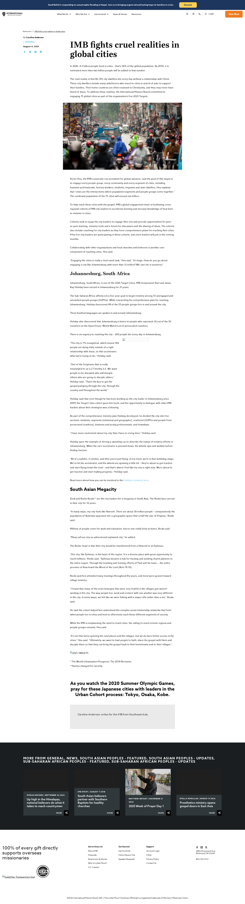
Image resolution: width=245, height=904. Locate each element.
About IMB (93, 851)
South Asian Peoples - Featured (113, 758)
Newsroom (27, 31)
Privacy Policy (152, 859)
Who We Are (81, 14)
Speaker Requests (127, 859)
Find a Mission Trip (127, 855)
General (30, 42)
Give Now (234, 14)
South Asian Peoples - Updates (181, 758)
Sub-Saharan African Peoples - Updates (153, 761)
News (72, 758)
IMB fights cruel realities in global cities (50, 31)
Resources (136, 14)
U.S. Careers (93, 867)
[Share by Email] (35, 52)
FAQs (148, 855)
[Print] (40, 52)
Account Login (153, 851)
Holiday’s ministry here (135, 480)
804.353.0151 (202, 859)
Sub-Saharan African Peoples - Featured (66, 761)
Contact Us (151, 863)
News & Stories (120, 14)
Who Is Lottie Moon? (97, 863)
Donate (188, 5)
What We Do (62, 14)
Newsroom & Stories (97, 859)
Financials (92, 855)
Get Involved (100, 14)
